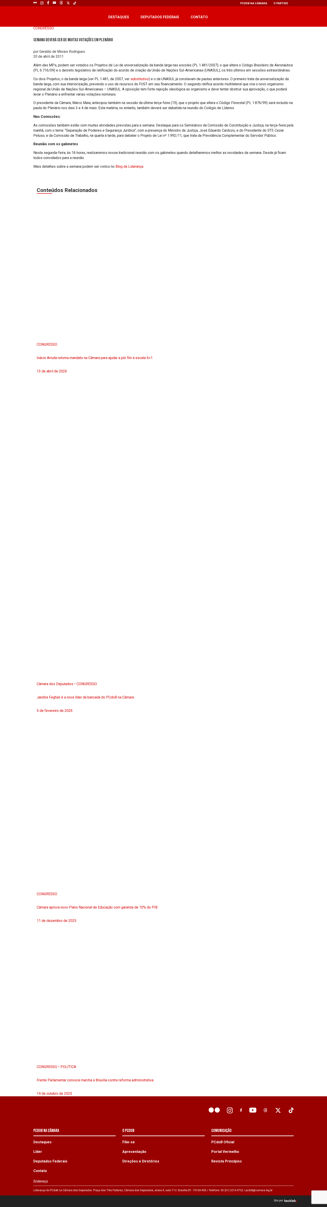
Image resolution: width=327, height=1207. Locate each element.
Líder (37, 1152)
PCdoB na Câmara (253, 3)
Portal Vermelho (225, 1152)
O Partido (281, 3)
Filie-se (128, 1142)
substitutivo (139, 79)
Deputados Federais (160, 17)
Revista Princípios (226, 1161)
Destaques (118, 17)
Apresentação (134, 1152)
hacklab (290, 1201)
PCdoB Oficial (222, 1142)
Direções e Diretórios (140, 1161)
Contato (199, 17)
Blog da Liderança (129, 166)
